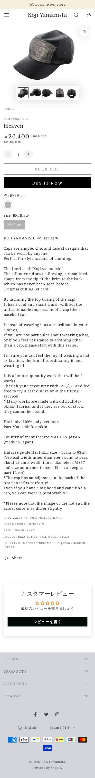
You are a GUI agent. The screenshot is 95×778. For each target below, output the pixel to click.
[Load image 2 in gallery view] (35, 92)
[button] (76, 15)
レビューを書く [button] (47, 621)
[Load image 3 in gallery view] (47, 92)
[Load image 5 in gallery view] (71, 92)
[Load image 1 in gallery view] (23, 92)
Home (8, 108)
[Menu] (6, 15)
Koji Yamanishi (16, 118)
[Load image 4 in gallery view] (59, 92)
